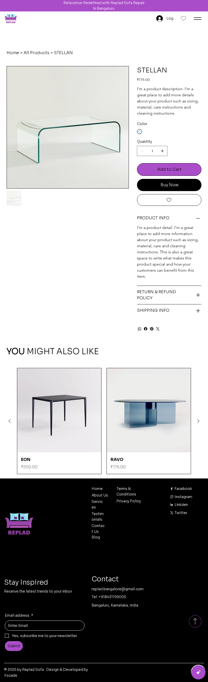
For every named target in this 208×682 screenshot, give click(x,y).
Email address (19, 615)
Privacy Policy (128, 501)
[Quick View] (59, 410)
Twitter (181, 512)
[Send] (195, 621)
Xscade (10, 675)
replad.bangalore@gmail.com (118, 589)
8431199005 (115, 597)
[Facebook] (145, 328)
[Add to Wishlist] (169, 200)
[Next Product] (198, 421)
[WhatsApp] (139, 328)
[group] (104, 421)
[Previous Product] (10, 421)
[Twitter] (157, 328)
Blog (96, 537)
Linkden (181, 504)
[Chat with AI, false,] (198, 672)
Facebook (183, 488)
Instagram (184, 496)
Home (97, 488)
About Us (100, 495)
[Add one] (162, 151)
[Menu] (197, 18)
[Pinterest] (151, 328)
